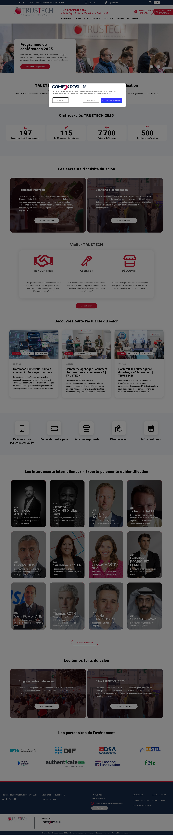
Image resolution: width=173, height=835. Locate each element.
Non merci (91, 100)
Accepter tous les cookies (111, 100)
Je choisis (60, 100)
